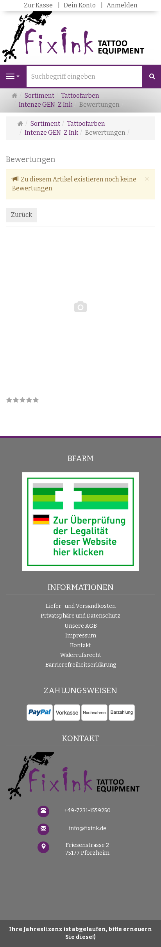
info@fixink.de (87, 828)
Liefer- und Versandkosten (81, 606)
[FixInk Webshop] (80, 777)
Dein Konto (80, 5)
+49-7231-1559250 (87, 810)
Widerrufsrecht (80, 655)
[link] (22, 400)
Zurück (21, 214)
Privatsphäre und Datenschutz (80, 616)
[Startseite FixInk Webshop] (80, 37)
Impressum (80, 635)
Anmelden (122, 5)
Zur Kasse (38, 5)
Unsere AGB (80, 626)
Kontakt (80, 645)
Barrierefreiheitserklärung (80, 665)
